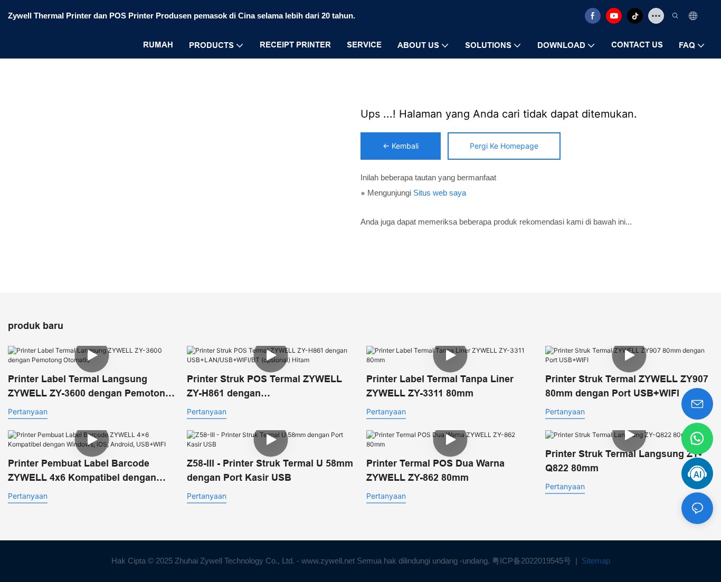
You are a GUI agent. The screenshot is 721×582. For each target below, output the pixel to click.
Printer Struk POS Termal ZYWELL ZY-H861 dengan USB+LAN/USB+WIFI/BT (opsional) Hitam (265, 387)
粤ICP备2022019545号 (532, 560)
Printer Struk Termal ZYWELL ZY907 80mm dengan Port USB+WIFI (626, 386)
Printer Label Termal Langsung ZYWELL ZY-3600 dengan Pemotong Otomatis (89, 387)
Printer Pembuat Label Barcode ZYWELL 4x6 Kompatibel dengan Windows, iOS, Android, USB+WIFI (86, 471)
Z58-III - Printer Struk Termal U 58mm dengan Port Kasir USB (270, 470)
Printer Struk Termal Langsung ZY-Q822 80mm (623, 461)
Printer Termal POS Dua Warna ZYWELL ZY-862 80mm (435, 470)
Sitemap (595, 560)
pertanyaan (28, 411)
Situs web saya (439, 192)
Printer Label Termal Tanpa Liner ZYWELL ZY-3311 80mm (440, 386)
